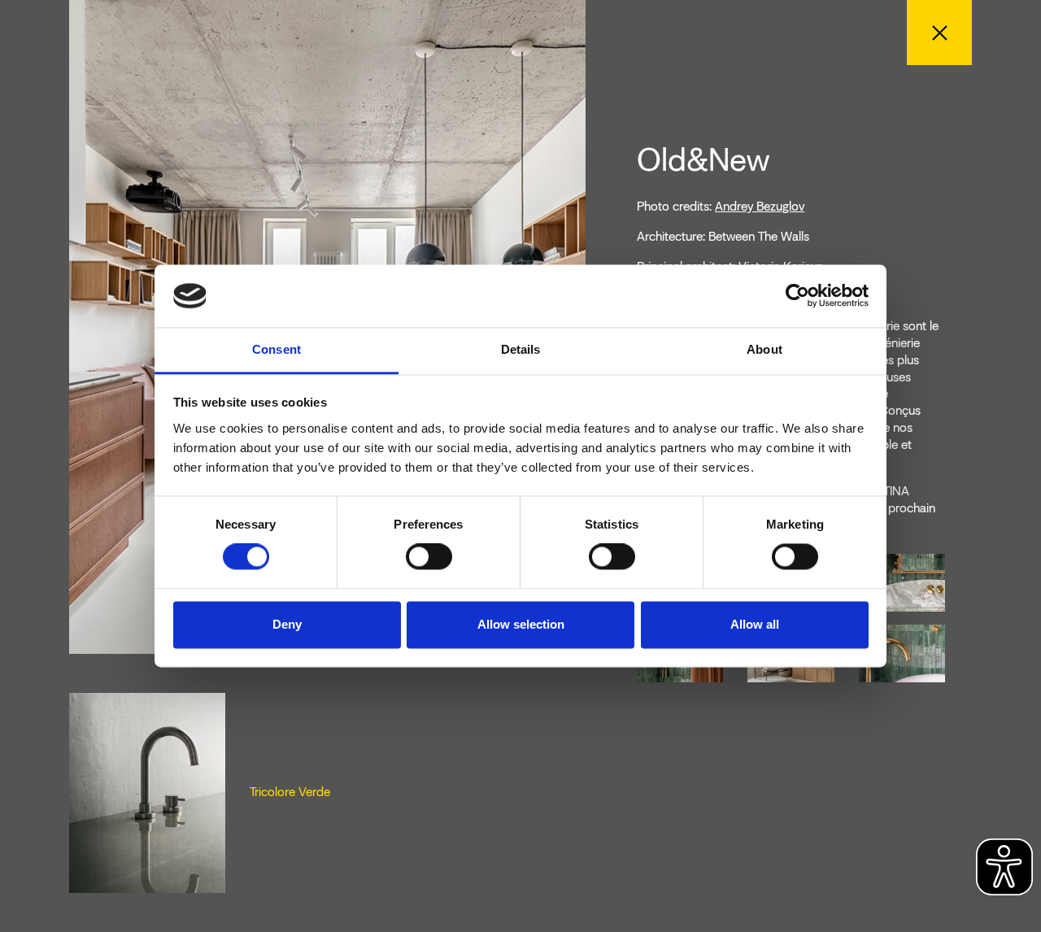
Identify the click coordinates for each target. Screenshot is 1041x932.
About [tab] (764, 349)
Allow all (754, 624)
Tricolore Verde (290, 791)
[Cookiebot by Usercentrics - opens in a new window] (797, 296)
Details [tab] (521, 349)
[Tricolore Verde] (147, 791)
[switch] (429, 557)
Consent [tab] (276, 349)
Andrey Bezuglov (759, 206)
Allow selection (520, 624)
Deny (287, 624)
